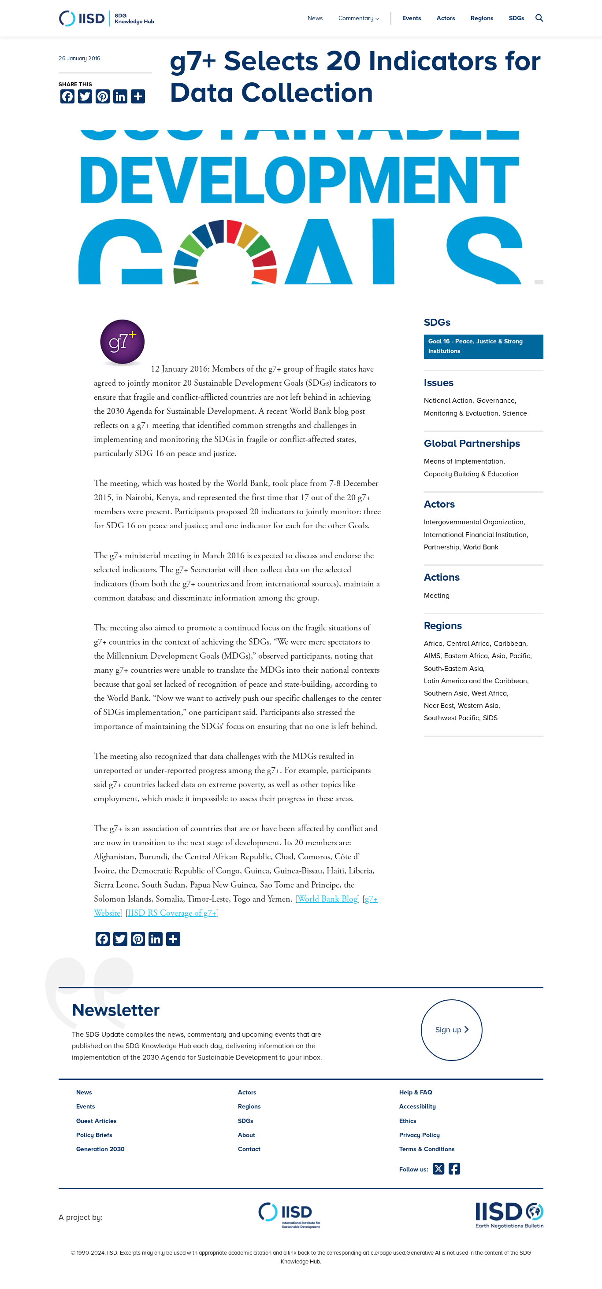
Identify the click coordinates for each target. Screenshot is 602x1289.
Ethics (407, 1121)
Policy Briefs (94, 1135)
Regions (482, 18)
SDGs (516, 18)
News (315, 18)
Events (411, 18)
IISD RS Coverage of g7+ (172, 913)
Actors (446, 18)
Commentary (356, 18)
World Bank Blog (327, 899)
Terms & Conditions (427, 1149)
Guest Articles (96, 1121)
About (246, 1135)
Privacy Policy (419, 1135)
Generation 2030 (100, 1149)
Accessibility (417, 1106)
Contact (249, 1149)
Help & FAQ (415, 1092)
